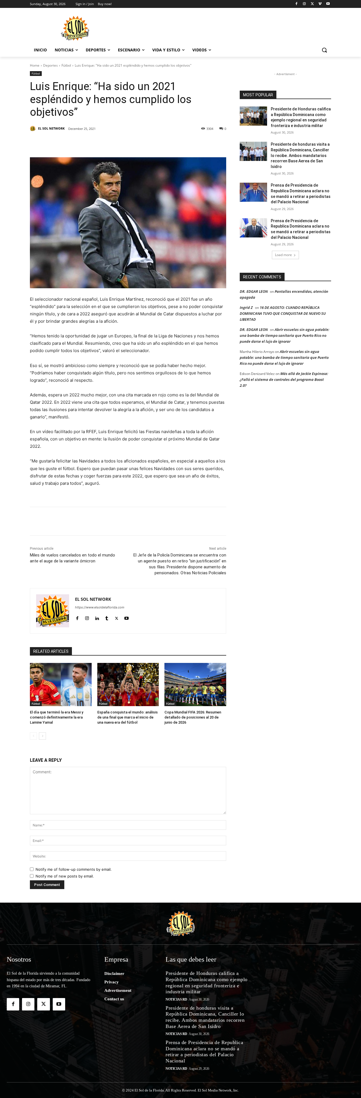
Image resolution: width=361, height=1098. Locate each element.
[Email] (159, 143)
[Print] (185, 143)
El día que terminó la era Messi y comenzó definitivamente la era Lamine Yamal (56, 717)
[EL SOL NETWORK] (33, 128)
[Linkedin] (107, 143)
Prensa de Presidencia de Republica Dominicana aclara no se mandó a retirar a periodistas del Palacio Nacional (204, 1052)
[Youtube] (328, 4)
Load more (283, 254)
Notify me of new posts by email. (65, 876)
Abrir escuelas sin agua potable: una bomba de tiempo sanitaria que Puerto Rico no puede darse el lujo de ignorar (284, 335)
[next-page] (42, 736)
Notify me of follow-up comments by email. (74, 869)
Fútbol (66, 65)
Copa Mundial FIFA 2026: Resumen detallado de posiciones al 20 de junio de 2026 (192, 717)
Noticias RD (176, 999)
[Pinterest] (94, 143)
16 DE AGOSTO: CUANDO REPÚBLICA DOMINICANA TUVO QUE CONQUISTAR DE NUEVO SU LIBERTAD (283, 313)
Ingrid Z (246, 307)
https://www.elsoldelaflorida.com (99, 607)
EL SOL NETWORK (51, 128)
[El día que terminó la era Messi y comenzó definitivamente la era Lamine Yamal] (61, 684)
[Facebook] (296, 4)
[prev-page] (33, 736)
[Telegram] (146, 143)
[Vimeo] (320, 4)
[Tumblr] (120, 143)
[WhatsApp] (133, 143)
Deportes (50, 65)
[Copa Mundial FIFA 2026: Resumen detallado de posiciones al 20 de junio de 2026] (195, 684)
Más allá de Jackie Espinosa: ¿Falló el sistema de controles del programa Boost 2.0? (284, 379)
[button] (324, 50)
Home (34, 65)
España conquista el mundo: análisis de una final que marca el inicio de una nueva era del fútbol (127, 717)
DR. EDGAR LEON (254, 291)
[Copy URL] (172, 143)
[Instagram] (304, 4)
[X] (312, 4)
